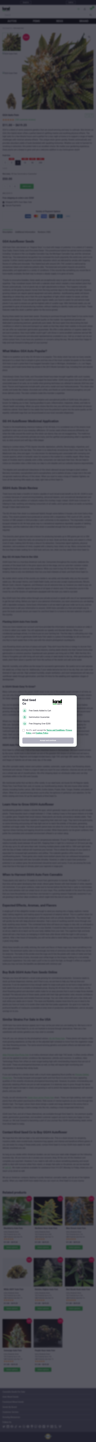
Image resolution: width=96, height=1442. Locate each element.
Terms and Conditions (55, 730)
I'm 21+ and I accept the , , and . (49, 731)
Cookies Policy (42, 733)
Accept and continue (48, 740)
